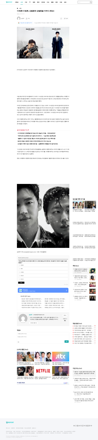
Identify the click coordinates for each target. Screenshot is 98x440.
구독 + (65, 315)
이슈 (48, 2)
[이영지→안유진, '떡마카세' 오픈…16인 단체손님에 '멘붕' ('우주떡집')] (84, 284)
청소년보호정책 (28, 428)
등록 (67, 341)
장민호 (22, 275)
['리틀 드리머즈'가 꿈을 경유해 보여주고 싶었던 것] (84, 270)
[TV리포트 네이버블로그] (91, 426)
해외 (38, 2)
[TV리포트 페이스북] (81, 426)
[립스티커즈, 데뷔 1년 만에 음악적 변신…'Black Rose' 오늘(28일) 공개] (84, 393)
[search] (90, 2)
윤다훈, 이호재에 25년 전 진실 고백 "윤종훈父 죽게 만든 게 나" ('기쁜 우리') (55, 299)
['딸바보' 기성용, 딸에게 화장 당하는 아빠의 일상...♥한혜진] (84, 373)
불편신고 (34, 428)
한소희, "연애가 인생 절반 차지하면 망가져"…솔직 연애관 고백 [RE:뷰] (31, 299)
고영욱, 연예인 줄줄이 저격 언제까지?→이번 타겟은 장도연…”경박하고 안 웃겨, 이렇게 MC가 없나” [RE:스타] (83, 328)
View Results (66, 284)
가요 (26, 2)
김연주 (22, 18)
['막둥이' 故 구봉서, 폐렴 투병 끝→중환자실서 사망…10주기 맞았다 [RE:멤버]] (60, 373)
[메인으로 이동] (9, 2)
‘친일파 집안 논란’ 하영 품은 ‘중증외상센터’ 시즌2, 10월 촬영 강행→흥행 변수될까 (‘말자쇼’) (83, 341)
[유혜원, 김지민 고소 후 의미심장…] (84, 298)
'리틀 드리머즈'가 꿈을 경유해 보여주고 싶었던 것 (54, 303)
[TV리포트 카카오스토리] (88, 426)
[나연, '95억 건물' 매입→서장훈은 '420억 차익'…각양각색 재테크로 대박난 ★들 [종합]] (43, 358)
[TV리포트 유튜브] (74, 426)
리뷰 (61, 2)
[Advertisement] (7, 28)
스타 (22, 2)
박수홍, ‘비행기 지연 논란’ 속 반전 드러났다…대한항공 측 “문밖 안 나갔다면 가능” (83, 326)
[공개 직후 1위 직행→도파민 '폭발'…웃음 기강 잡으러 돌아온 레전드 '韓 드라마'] (84, 400)
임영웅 (22, 265)
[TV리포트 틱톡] (77, 426)
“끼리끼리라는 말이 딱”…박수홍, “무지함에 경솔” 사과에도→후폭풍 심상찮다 (83, 330)
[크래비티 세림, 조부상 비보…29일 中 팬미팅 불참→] (84, 380)
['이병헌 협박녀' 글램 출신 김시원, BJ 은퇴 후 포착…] (25, 373)
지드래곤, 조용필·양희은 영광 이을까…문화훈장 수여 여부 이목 (44, 319)
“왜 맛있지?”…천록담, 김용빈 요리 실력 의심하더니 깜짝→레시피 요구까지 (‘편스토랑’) (83, 334)
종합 (52, 2)
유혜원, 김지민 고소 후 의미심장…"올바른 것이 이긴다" (54, 308)
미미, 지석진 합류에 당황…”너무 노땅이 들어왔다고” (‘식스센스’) (44, 317)
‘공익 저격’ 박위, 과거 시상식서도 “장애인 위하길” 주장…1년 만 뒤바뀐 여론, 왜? (83, 339)
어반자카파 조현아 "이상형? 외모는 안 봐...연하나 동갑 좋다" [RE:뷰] (31, 308)
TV (30, 2)
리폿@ (17, 2)
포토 (65, 2)
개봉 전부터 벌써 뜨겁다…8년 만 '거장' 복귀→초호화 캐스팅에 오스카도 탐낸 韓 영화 (31, 305)
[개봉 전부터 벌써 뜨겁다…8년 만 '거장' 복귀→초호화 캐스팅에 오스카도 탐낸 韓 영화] (84, 277)
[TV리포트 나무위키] (86, 426)
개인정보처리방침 (19, 428)
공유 (67, 18)
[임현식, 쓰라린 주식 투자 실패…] (84, 387)
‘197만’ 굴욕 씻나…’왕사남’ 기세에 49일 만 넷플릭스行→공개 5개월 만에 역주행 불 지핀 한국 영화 (83, 336)
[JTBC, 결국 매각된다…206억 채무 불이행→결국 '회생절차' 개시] (60, 358)
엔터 (56, 2)
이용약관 (13, 428)
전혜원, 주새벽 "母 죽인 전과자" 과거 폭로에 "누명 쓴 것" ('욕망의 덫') (31, 301)
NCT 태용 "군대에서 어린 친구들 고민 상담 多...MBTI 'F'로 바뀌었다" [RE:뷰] (31, 303)
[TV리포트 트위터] (79, 426)
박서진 (22, 279)
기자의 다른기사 (33, 322)
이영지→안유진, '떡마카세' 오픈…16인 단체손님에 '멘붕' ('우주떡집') (54, 305)
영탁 (22, 268)
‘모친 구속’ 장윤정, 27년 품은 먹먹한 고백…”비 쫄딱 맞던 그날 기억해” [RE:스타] (83, 343)
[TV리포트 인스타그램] (76, 426)
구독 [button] (29, 18)
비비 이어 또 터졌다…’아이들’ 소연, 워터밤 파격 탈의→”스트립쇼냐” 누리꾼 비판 (83, 332)
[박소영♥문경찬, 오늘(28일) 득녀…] (25, 358)
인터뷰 (43, 2)
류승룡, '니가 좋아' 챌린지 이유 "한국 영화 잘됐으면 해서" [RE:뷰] (54, 301)
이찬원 (22, 272)
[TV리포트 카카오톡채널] (89, 426)
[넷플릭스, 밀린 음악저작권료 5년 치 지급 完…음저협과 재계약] (43, 373)
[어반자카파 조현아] (84, 291)
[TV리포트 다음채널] (82, 426)
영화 (34, 2)
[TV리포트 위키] (84, 426)
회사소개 (8, 428)
